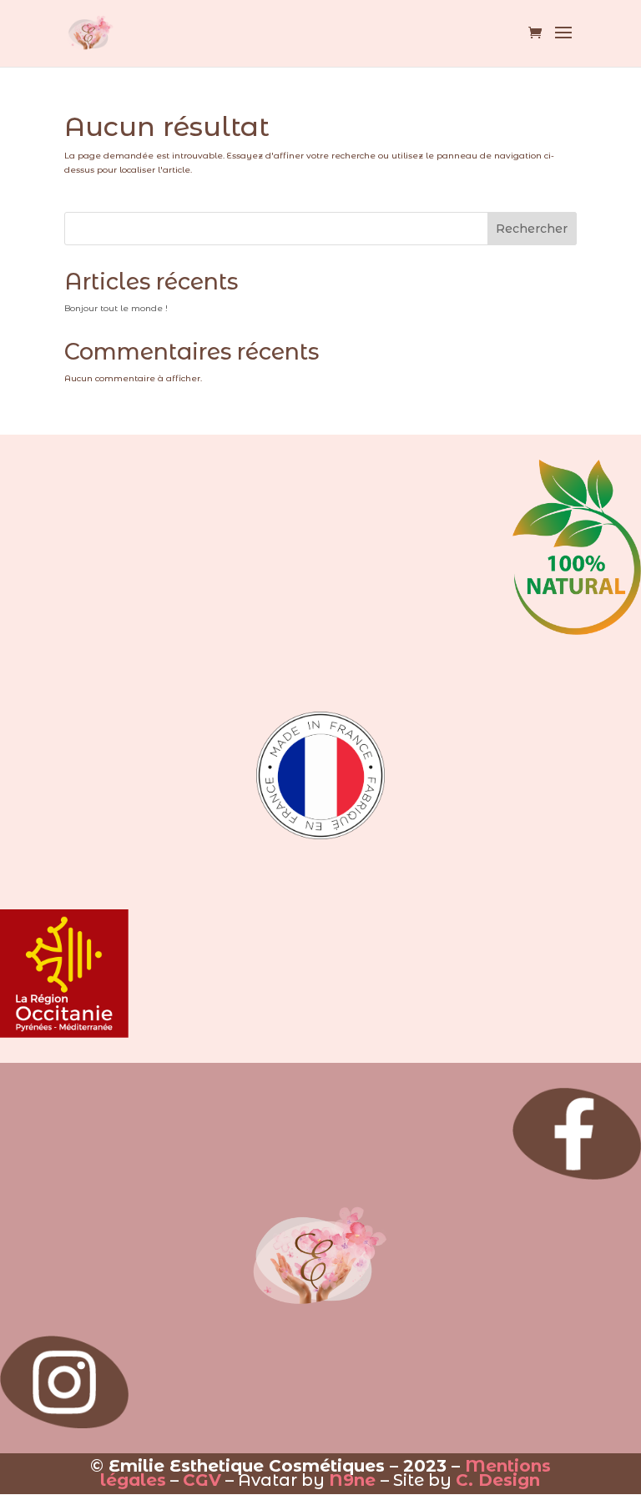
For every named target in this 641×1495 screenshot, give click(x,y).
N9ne (352, 1480)
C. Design (498, 1480)
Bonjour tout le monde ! (116, 308)
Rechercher (532, 228)
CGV (202, 1480)
